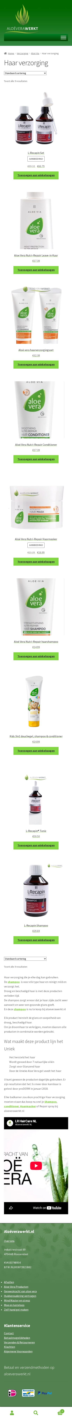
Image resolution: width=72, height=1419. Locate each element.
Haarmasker (28, 1106)
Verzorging (22, 53)
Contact (9, 1333)
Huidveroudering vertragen (20, 1296)
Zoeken (36, 1413)
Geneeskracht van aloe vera (20, 1291)
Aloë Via (35, 53)
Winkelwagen (55, 1409)
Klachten (9, 1347)
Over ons (9, 1241)
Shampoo (50, 1101)
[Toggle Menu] (63, 37)
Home (11, 53)
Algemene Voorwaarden (18, 1351)
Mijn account (12, 1413)
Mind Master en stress (17, 1300)
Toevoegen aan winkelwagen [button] (36, 175)
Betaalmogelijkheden (17, 1338)
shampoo (14, 982)
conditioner (11, 1106)
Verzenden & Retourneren (19, 1342)
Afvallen (9, 1282)
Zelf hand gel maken (16, 1309)
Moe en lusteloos (14, 1305)
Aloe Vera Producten (16, 1286)
